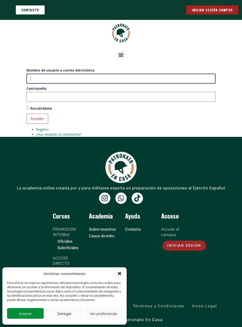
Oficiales (64, 241)
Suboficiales (67, 247)
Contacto (133, 229)
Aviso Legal (204, 306)
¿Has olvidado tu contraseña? (58, 134)
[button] (119, 273)
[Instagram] (104, 198)
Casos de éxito (101, 235)
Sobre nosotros (102, 229)
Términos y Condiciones (158, 306)
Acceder (37, 118)
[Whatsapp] (121, 198)
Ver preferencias (103, 313)
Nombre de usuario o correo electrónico (60, 70)
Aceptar (25, 313)
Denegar (64, 313)
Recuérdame (41, 108)
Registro (42, 129)
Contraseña (36, 88)
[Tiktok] (137, 198)
